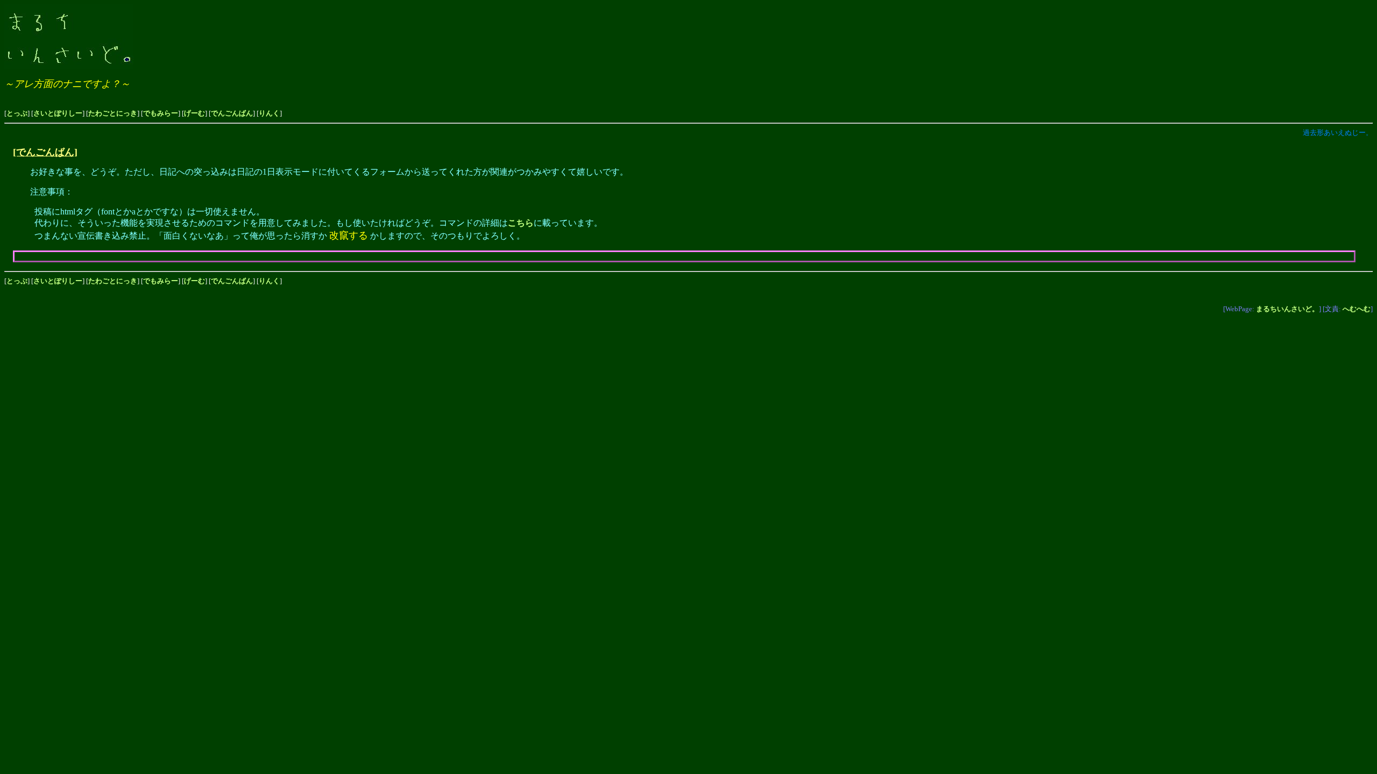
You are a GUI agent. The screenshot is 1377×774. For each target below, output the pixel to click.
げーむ (194, 113)
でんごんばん (232, 113)
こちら (521, 222)
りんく (269, 113)
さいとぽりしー (57, 113)
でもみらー (160, 113)
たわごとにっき (112, 113)
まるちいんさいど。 (1287, 309)
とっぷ (16, 113)
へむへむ (1357, 309)
